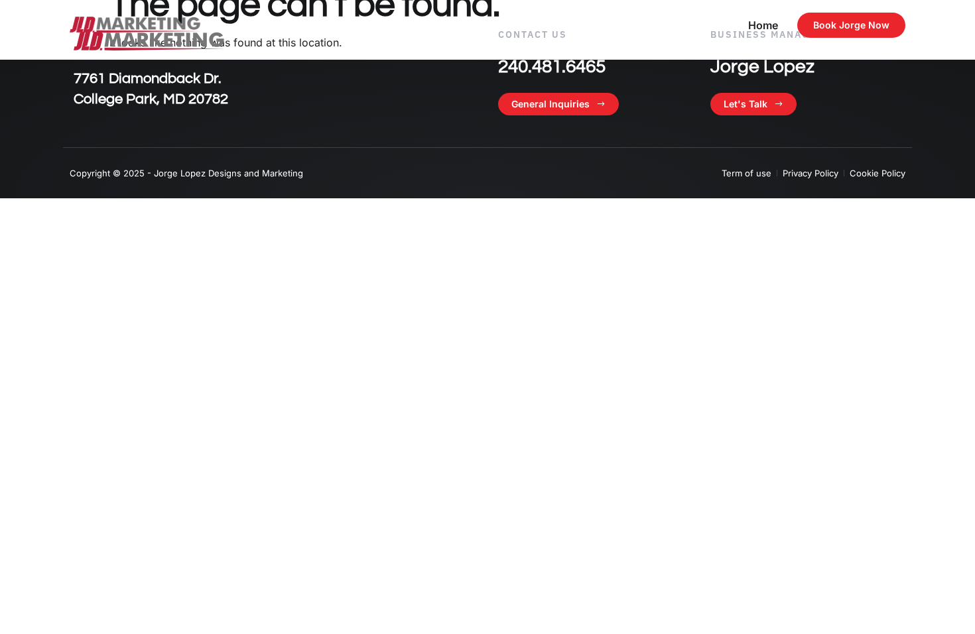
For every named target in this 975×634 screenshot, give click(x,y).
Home (763, 25)
